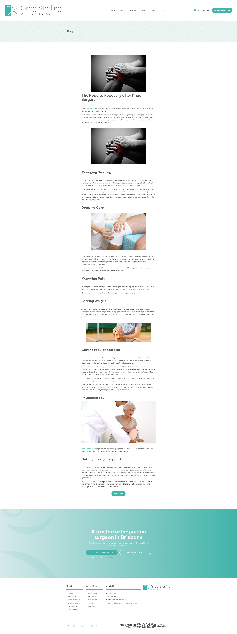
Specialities (132, 10)
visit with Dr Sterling (104, 268)
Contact (161, 10)
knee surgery (89, 108)
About (121, 10)
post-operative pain (106, 367)
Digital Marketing (85, 626)
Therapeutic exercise (88, 449)
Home (113, 10)
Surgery (144, 10)
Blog (153, 10)
